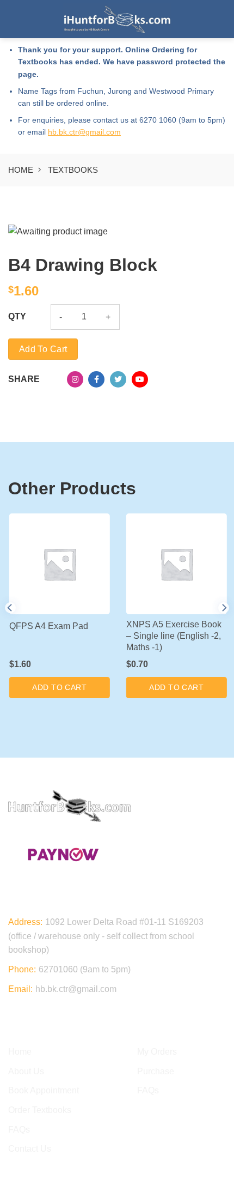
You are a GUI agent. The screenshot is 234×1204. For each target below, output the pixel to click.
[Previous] (10, 607)
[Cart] (220, 19)
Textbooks (73, 169)
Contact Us (29, 1148)
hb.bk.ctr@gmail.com (84, 132)
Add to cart (43, 349)
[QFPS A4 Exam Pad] (58, 564)
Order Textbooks (39, 1110)
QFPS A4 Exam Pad (47, 626)
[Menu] (14, 18)
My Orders (157, 1051)
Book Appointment (43, 1090)
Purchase (155, 1071)
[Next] (223, 607)
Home (20, 169)
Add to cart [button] (59, 687)
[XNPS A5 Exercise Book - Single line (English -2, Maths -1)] (175, 564)
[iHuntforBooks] (117, 19)
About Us (26, 1071)
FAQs (19, 1129)
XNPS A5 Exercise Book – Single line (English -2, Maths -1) (172, 636)
